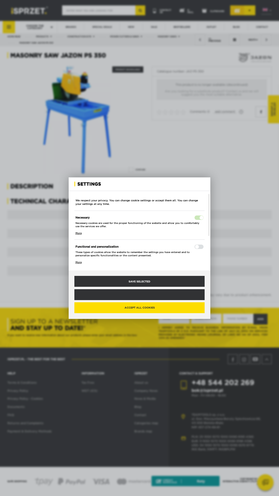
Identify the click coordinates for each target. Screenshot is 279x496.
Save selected (139, 281)
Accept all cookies (140, 307)
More (78, 233)
